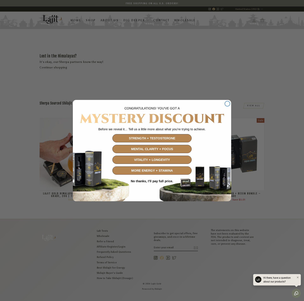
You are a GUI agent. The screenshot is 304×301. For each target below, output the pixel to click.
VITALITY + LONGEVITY (152, 160)
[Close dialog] (227, 103)
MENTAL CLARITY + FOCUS (152, 149)
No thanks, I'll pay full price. (152, 181)
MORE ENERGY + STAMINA (152, 170)
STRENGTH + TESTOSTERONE (152, 138)
